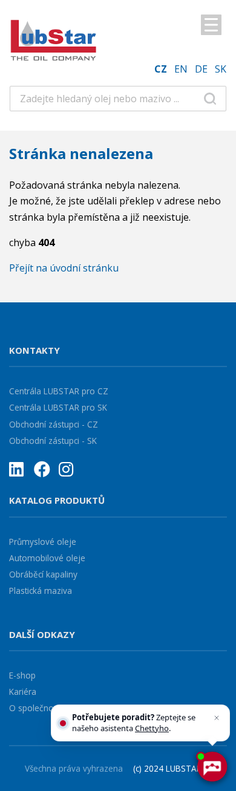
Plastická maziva (40, 590)
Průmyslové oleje (42, 541)
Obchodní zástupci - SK (53, 440)
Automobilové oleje (47, 558)
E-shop (22, 675)
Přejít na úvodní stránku (64, 268)
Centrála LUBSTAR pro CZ (58, 391)
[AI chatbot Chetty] (212, 767)
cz (160, 69)
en (181, 69)
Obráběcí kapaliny (43, 574)
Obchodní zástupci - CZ (53, 424)
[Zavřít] (217, 718)
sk (220, 69)
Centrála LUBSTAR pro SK (58, 407)
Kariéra (22, 691)
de (201, 69)
